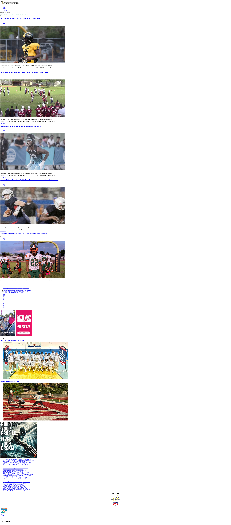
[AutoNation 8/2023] (16, 335)
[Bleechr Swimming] (18, 457)
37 (3, 304)
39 (3, 306)
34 (3, 300)
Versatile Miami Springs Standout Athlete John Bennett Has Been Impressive (24, 72)
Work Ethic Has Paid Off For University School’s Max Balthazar (15, 289)
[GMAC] (115, 507)
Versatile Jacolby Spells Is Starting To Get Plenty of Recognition (20, 18)
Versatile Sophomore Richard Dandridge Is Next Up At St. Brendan (16, 288)
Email (4, 24)
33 (3, 299)
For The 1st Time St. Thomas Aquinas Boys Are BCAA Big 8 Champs (12, 340)
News (1, 514)
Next (4, 307)
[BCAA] (115, 500)
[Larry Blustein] (9, 4)
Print (4, 23)
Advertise (2, 518)
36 (3, 303)
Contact (1, 517)
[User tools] (0, 21)
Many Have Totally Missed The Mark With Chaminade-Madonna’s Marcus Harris (18, 286)
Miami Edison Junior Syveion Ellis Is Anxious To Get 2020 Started (20, 126)
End (3, 308)
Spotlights (2, 515)
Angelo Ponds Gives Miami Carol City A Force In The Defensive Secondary (23, 233)
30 (3, 296)
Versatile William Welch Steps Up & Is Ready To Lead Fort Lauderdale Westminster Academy (29, 180)
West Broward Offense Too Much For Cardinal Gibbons (9, 381)
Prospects (2, 516)
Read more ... (3, 69)
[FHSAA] (4, 513)
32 (3, 298)
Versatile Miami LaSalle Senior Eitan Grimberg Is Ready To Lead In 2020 (17, 290)
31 (3, 297)
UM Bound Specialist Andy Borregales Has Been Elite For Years (15, 291)
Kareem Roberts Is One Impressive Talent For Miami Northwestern (15, 292)
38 (3, 305)
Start (4, 294)
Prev (4, 295)
